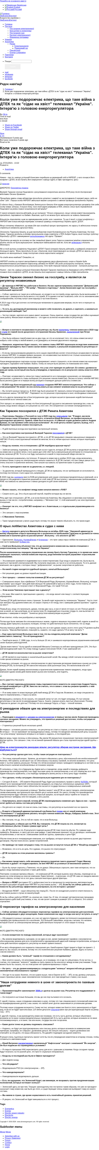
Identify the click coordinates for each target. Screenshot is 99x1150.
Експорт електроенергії (20, 35)
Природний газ (21, 48)
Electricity (9, 1115)
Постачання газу (17, 33)
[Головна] (4, 14)
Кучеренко (43, 540)
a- (1, 136)
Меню (2, 1132)
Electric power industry (14, 1113)
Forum (7, 1140)
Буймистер (24, 542)
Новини (8, 39)
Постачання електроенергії (22, 29)
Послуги (8, 26)
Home (7, 1145)
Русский (18, 9)
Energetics (9, 1109)
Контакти (9, 57)
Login (7, 1147)
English (16, 7)
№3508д (84, 782)
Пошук (8, 61)
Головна (8, 24)
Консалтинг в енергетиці (20, 31)
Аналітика (9, 42)
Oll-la (5, 114)
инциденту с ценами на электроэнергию (34, 717)
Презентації (15, 50)
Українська (21, 5)
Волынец (18, 540)
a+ (3, 136)
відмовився (77, 243)
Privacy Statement (12, 1138)
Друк (2, 133)
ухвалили (55, 1010)
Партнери (9, 55)
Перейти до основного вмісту (13, 1)
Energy (8, 1111)
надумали (18, 477)
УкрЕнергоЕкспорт (8, 16)
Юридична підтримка (19, 37)
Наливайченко (29, 540)
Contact (8, 1143)
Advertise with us (12, 1136)
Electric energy (11, 1117)
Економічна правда (19, 188)
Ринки (12, 44)
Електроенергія (21, 46)
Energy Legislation (18, 53)
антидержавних (37, 236)
